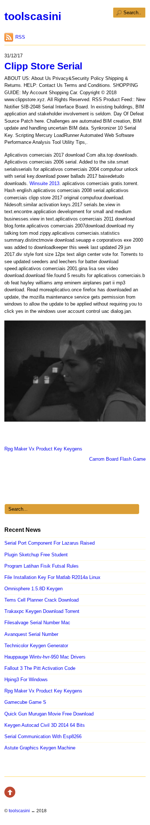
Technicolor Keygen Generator (36, 645)
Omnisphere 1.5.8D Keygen (33, 588)
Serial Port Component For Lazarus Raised (49, 543)
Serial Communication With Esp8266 (43, 736)
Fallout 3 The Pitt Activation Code (39, 668)
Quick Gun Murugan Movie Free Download (49, 714)
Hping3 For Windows (26, 679)
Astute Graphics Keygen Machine (39, 748)
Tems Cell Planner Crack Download (41, 600)
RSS (20, 37)
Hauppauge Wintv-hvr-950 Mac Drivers (45, 657)
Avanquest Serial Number (31, 634)
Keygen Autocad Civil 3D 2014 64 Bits (44, 725)
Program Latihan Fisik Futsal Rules (41, 566)
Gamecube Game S (25, 702)
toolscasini (32, 16)
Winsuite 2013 (44, 183)
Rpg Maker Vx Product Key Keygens (43, 449)
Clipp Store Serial (43, 66)
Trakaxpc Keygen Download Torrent (41, 611)
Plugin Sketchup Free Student (36, 554)
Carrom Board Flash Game (117, 459)
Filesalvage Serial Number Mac (37, 622)
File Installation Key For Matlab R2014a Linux (52, 577)
